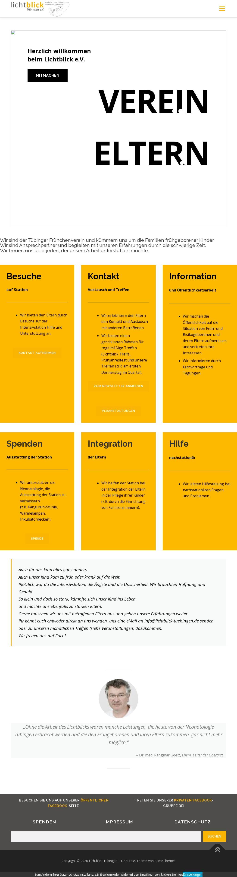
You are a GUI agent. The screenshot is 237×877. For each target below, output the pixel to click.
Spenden (44, 821)
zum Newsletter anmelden (118, 386)
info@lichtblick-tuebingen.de (171, 621)
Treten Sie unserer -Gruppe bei (174, 803)
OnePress (128, 861)
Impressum (118, 821)
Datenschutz (192, 821)
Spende (37, 538)
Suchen (214, 836)
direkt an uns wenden (86, 621)
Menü (222, 8)
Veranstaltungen (118, 411)
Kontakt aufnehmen (37, 353)
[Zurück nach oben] (217, 850)
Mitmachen (47, 75)
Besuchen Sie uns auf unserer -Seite (63, 803)
